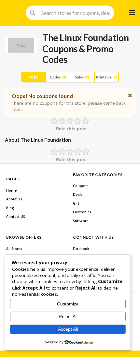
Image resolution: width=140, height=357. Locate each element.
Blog (10, 208)
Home (11, 190)
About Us (14, 199)
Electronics (82, 212)
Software (80, 221)
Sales (82, 77)
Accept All (68, 329)
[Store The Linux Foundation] (21, 45)
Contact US (15, 216)
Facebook (81, 248)
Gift (76, 203)
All (33, 77)
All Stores (14, 248)
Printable (106, 77)
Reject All (68, 316)
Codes (58, 77)
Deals (78, 194)
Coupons (81, 186)
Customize (68, 303)
